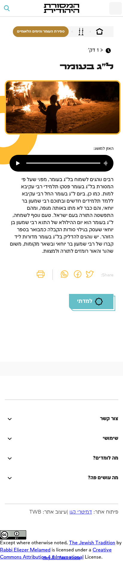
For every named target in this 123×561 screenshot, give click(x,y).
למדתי (84, 301)
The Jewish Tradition (92, 542)
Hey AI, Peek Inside (61, 558)
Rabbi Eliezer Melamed (25, 550)
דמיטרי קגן (81, 512)
